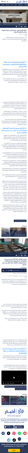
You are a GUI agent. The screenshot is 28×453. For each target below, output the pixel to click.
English (4, 1)
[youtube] (25, 433)
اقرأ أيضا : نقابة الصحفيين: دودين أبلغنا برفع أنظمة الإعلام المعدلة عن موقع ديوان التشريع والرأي (15, 64)
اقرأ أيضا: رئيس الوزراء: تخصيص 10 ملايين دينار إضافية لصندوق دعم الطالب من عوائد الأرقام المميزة (14, 351)
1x (6, 270)
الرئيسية (26, 4)
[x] (8, 433)
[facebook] (3, 433)
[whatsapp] (19, 433)
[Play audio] (3, 270)
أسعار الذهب (20, 4)
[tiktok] (14, 440)
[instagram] (14, 433)
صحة (12, 4)
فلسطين (7, 4)
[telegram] (8, 440)
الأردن (15, 4)
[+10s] (24, 270)
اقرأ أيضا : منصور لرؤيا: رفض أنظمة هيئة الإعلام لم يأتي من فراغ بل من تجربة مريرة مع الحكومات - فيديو (14, 130)
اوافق (14, 450)
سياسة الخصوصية (7, 446)
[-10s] (21, 270)
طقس (3, 4)
